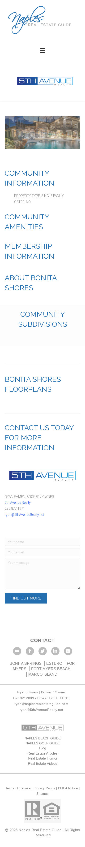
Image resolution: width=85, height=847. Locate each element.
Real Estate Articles (42, 753)
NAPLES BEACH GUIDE (43, 738)
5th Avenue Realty (18, 502)
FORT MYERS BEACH (51, 669)
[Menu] (42, 50)
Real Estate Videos (42, 763)
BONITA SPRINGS (26, 663)
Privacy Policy (45, 788)
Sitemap (42, 793)
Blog (42, 748)
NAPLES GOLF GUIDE (43, 743)
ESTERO (54, 663)
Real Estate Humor (42, 758)
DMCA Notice (68, 788)
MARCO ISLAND (42, 674)
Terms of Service (18, 788)
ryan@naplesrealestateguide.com (41, 704)
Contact (42, 640)
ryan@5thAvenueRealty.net (24, 515)
